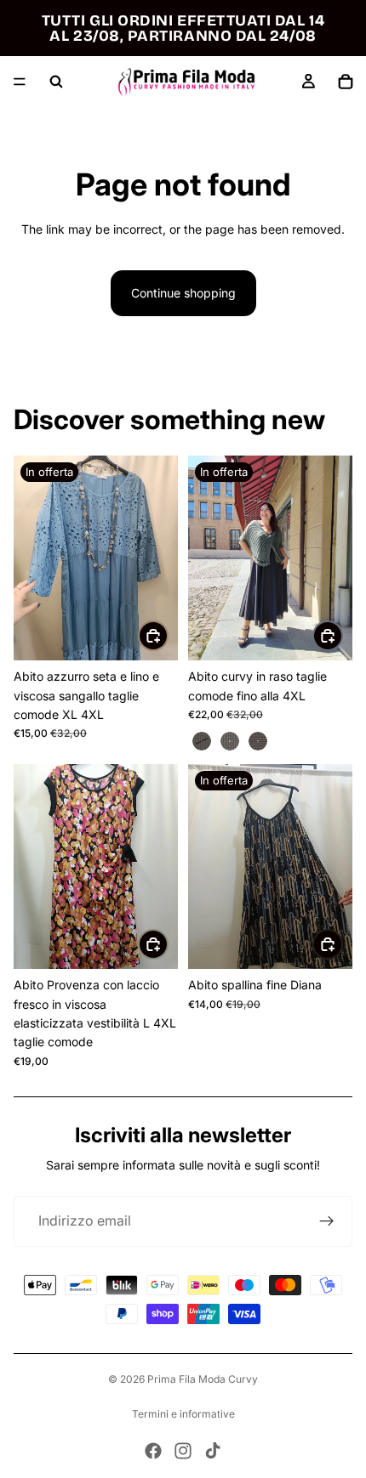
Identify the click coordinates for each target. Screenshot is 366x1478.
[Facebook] (153, 1451)
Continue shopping (183, 293)
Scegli (342, 635)
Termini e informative (183, 1413)
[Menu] (19, 81)
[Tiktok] (213, 1451)
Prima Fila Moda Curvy (202, 1379)
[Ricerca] (56, 81)
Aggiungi (168, 635)
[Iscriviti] (327, 1221)
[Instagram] (183, 1451)
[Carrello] (345, 81)
